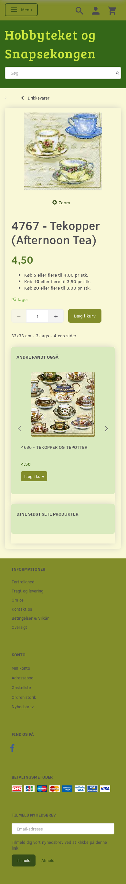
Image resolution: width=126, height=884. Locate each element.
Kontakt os (22, 609)
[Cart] (112, 10)
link (15, 848)
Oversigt (19, 627)
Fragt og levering (27, 590)
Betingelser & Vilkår (30, 618)
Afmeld (47, 860)
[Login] (95, 10)
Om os (18, 600)
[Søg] (118, 73)
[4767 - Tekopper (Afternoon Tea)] (63, 151)
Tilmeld (23, 860)
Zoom (64, 202)
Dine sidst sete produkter (47, 514)
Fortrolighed (23, 581)
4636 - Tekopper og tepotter (54, 447)
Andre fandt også (37, 357)
